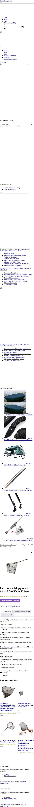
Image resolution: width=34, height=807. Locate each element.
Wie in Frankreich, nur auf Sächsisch (14, 350)
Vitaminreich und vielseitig (11, 278)
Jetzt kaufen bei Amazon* (10, 600)
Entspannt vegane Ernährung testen (14, 359)
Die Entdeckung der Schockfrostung (14, 357)
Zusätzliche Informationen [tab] (22, 611)
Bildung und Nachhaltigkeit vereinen (14, 260)
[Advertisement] (13, 154)
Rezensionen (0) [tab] (7, 615)
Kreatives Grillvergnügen (11, 273)
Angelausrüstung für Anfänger (12, 188)
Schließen (3, 62)
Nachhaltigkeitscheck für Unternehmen (15, 255)
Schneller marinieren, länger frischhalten (15, 281)
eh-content (7, 782)
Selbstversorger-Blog (10, 23)
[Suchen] (22, 27)
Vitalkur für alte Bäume (10, 257)
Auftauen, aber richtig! (10, 352)
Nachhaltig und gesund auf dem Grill (14, 279)
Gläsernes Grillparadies (10, 283)
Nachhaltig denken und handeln (13, 265)
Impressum (7, 57)
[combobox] (17, 124)
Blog (5, 21)
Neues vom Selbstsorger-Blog (10, 250)
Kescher (13, 545)
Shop (5, 19)
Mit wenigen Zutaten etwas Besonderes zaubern (17, 354)
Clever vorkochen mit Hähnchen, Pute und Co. (17, 349)
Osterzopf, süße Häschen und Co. (13, 355)
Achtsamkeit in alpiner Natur (12, 262)
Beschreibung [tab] (7, 611)
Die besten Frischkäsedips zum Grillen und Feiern (18, 274)
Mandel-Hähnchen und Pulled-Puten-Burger (16, 276)
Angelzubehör (7, 545)
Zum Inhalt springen (6, 1)
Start (5, 17)
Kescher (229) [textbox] (16, 124)
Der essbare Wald (9, 253)
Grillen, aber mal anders (10, 284)
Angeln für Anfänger (10, 189)
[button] (31, 552)
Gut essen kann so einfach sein (12, 360)
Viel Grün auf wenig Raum (11, 258)
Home (6, 50)
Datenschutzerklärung (10, 59)
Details (25, 596)
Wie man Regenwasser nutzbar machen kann (16, 263)
